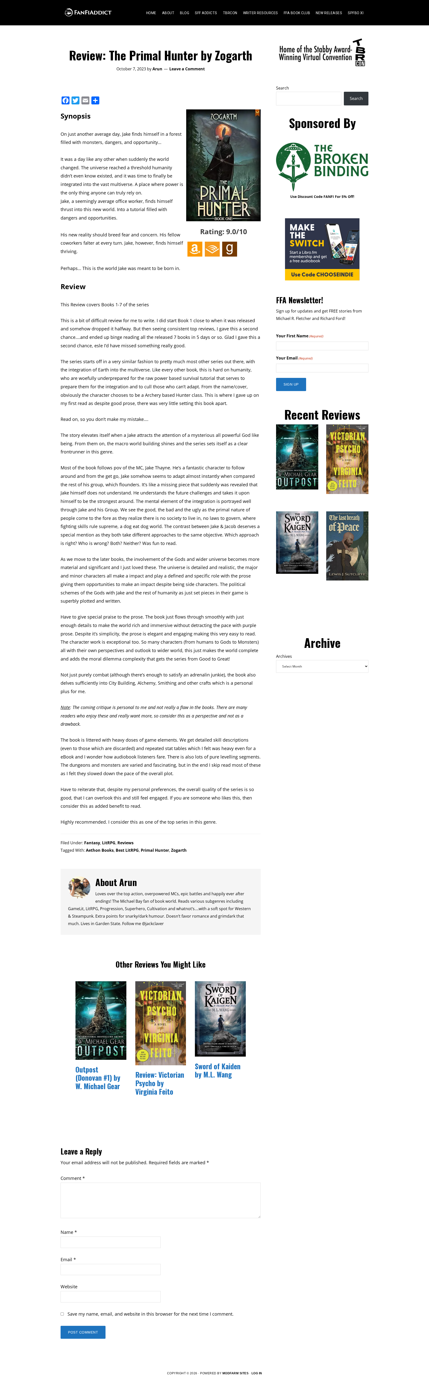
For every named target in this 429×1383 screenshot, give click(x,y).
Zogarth (179, 850)
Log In (256, 1373)
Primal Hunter (155, 850)
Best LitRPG (127, 850)
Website (69, 1287)
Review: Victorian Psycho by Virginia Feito (159, 1083)
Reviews (125, 843)
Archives (284, 656)
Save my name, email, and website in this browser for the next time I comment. (151, 1314)
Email (68, 1259)
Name (69, 1232)
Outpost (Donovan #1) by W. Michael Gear (97, 1077)
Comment (73, 1178)
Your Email (294, 358)
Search (282, 88)
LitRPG (108, 843)
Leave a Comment (187, 69)
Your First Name (299, 336)
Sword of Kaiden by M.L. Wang (218, 1070)
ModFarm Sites (235, 1373)
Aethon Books (100, 850)
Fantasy (92, 843)
